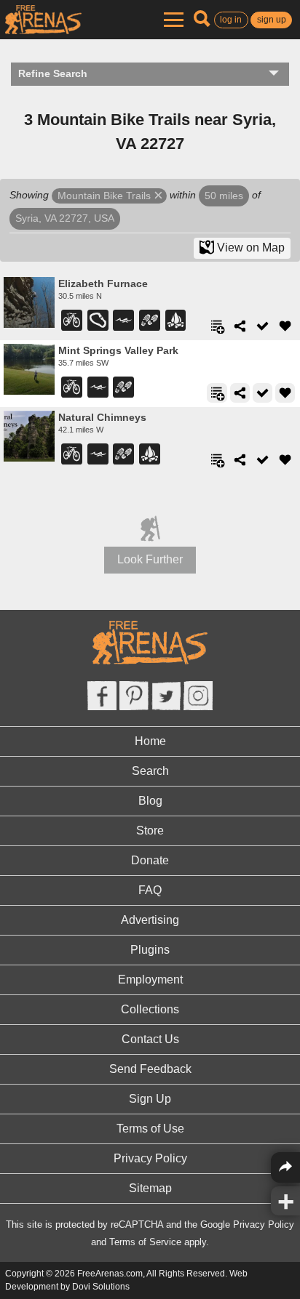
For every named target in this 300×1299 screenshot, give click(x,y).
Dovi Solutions (101, 1287)
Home (150, 741)
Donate (150, 860)
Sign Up (150, 1099)
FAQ (150, 890)
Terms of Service (145, 1241)
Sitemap (150, 1188)
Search (150, 771)
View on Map (249, 247)
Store (150, 830)
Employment (150, 979)
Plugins (150, 950)
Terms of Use (150, 1128)
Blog (150, 801)
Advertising (150, 920)
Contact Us (150, 1039)
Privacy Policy (150, 1158)
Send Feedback (150, 1069)
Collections (150, 1009)
